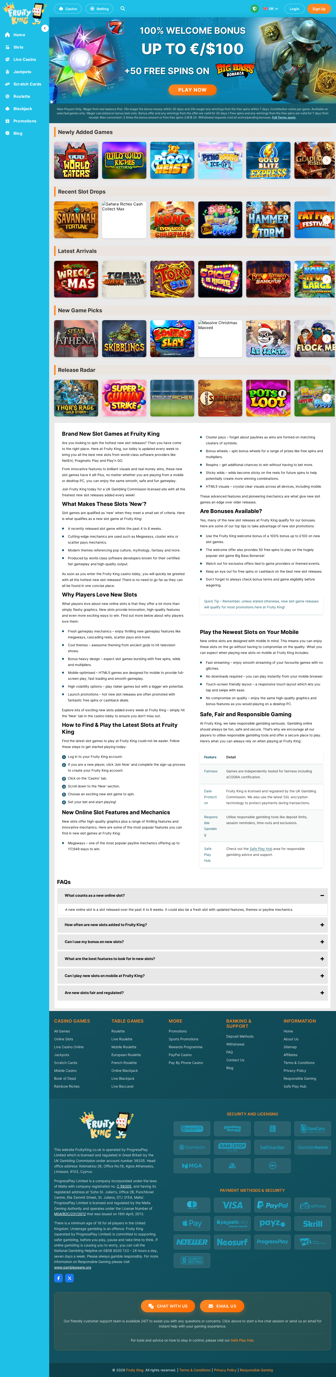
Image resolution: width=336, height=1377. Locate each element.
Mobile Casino (65, 1070)
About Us (291, 1039)
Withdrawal (235, 1044)
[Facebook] (58, 1278)
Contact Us (235, 1060)
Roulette (118, 1031)
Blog (229, 1068)
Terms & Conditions (299, 1063)
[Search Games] (123, 8)
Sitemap (290, 1047)
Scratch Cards (65, 1063)
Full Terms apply (284, 117)
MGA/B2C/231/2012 (70, 1214)
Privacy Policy (295, 1070)
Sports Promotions (183, 1039)
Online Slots (63, 1039)
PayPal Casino (180, 1055)
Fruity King (134, 1370)
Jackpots (61, 1055)
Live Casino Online (69, 1047)
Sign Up (319, 9)
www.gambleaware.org (72, 1267)
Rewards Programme (185, 1047)
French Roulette (124, 1063)
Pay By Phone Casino (186, 1063)
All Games (62, 1031)
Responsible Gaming (300, 1078)
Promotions (178, 1031)
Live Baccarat (122, 1086)
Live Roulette (121, 1039)
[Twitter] (69, 1278)
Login (294, 9)
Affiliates (290, 1055)
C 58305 (124, 1186)
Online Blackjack (124, 1070)
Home (288, 1031)
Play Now (192, 90)
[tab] (192, 895)
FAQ (229, 1052)
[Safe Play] (254, 8)
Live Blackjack (123, 1078)
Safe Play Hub (295, 1086)
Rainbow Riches (66, 1086)
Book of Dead (65, 1078)
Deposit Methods (240, 1036)
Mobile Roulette (123, 1047)
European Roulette (126, 1055)
